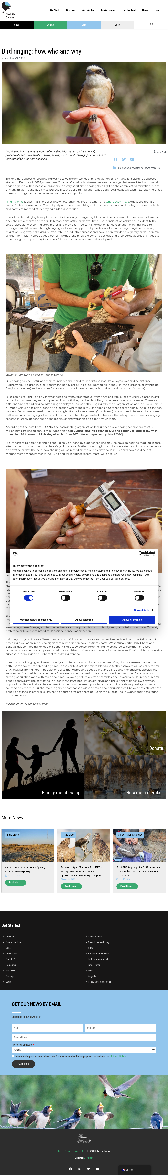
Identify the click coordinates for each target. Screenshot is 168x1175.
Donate (50, 24)
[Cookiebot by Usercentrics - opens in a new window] (141, 553)
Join (84, 24)
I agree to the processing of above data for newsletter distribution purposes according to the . (70, 1056)
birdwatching (137, 168)
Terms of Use (79, 1151)
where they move (117, 201)
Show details (141, 609)
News (147, 168)
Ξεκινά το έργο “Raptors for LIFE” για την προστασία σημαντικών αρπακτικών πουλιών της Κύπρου (82, 871)
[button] (116, 159)
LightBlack (88, 1158)
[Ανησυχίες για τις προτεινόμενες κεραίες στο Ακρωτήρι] (28, 845)
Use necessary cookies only (36, 619)
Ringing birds (14, 201)
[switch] (65, 597)
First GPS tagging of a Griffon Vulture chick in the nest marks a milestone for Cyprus (138, 871)
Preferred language (22, 1044)
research (155, 168)
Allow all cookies (132, 619)
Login (117, 24)
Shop (16, 24)
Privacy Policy (118, 1056)
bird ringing (123, 168)
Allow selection (84, 619)
